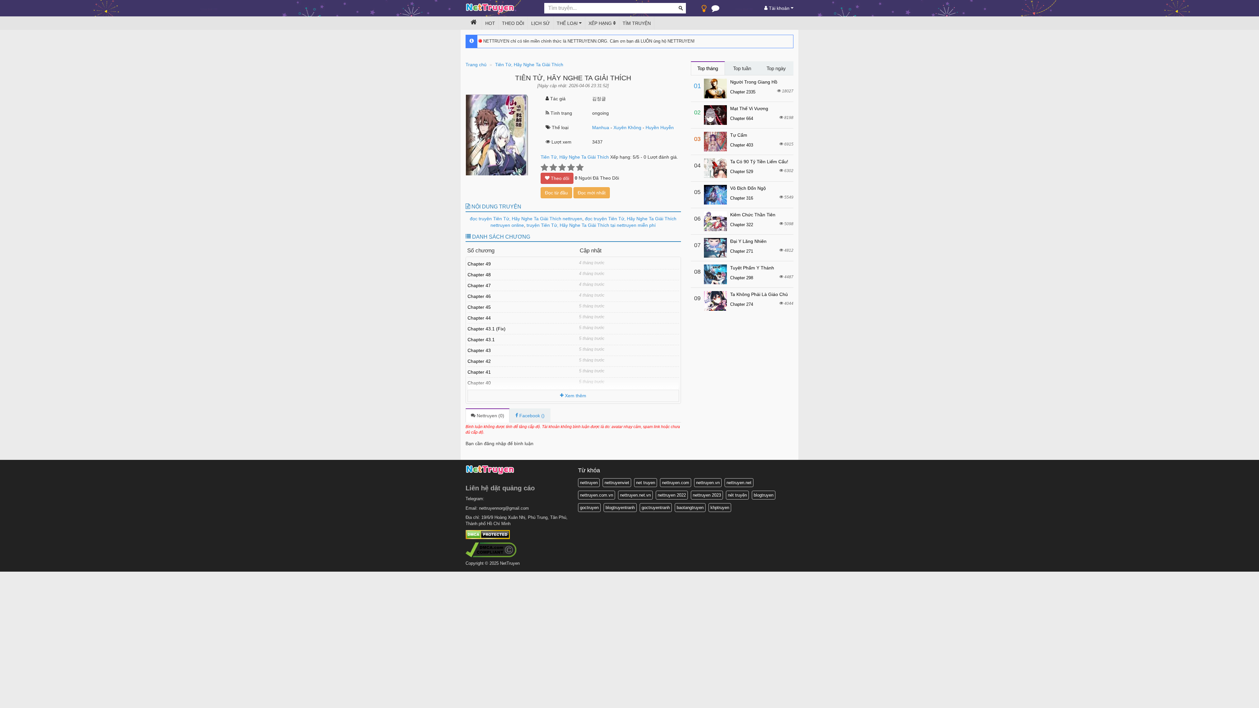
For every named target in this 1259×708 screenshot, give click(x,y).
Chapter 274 (741, 304)
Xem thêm (575, 395)
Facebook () (531, 415)
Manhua (600, 127)
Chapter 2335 (742, 91)
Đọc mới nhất (592, 192)
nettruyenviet (617, 482)
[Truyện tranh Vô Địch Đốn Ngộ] (715, 195)
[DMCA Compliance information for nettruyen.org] (491, 549)
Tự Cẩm (738, 135)
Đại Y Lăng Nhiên (748, 241)
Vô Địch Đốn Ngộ (748, 188)
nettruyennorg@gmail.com (504, 508)
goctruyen (589, 507)
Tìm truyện (637, 23)
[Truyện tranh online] (500, 8)
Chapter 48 (479, 274)
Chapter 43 (479, 350)
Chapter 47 (479, 285)
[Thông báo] (715, 9)
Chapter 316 (741, 198)
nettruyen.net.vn (635, 495)
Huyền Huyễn (660, 127)
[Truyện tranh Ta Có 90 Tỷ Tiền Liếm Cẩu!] (715, 168)
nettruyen (589, 482)
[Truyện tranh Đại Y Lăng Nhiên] (715, 248)
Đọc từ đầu (556, 192)
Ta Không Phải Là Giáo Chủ (759, 294)
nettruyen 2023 (707, 495)
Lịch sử (540, 23)
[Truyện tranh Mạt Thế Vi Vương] (715, 115)
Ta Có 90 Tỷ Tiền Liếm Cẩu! (759, 161)
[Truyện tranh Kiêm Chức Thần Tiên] (715, 221)
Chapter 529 (741, 171)
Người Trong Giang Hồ (753, 82)
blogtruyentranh (620, 507)
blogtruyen (763, 495)
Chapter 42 (479, 361)
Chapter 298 (741, 277)
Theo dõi (513, 23)
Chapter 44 (479, 318)
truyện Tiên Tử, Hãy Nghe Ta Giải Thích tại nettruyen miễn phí (590, 225)
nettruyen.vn (708, 482)
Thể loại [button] (568, 23)
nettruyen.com (675, 482)
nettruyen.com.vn (596, 495)
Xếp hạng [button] (601, 23)
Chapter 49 (479, 263)
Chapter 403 (741, 145)
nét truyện (737, 495)
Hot (490, 23)
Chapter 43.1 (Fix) (487, 328)
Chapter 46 (479, 296)
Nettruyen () (489, 415)
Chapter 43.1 (481, 339)
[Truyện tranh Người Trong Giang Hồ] (715, 88)
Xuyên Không (627, 127)
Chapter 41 (479, 372)
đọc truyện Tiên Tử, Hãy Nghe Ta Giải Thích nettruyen (526, 218)
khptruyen (719, 507)
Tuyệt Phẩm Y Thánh (752, 267)
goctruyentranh (656, 507)
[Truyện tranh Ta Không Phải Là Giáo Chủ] (715, 301)
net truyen (645, 482)
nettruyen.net (739, 482)
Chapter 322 (741, 224)
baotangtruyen (690, 507)
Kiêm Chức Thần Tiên (752, 214)
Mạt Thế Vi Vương (749, 108)
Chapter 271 (741, 251)
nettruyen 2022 (672, 495)
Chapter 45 (479, 307)
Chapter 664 (741, 118)
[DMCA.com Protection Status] (488, 534)
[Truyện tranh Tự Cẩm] (715, 141)
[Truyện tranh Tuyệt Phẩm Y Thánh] (715, 274)
